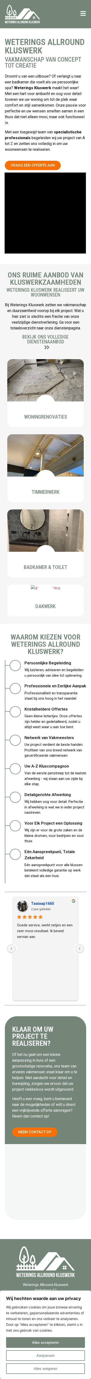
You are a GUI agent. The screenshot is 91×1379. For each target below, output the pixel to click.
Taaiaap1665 (42, 903)
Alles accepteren (45, 1342)
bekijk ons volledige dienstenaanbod (45, 339)
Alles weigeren (45, 1368)
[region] (45, 1335)
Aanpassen (45, 1355)
